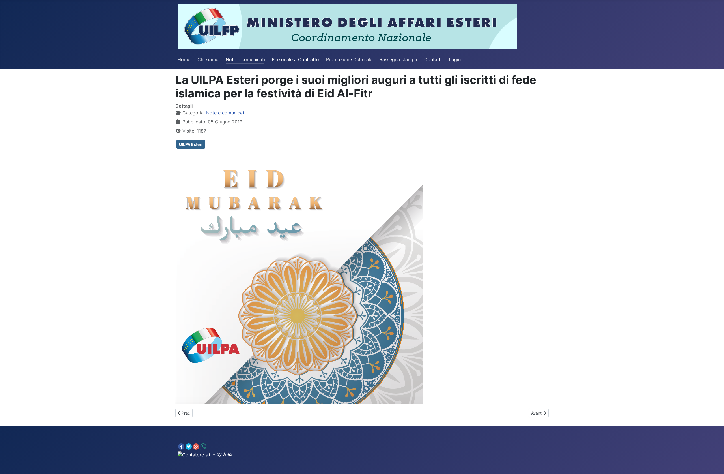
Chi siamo (208, 59)
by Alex (224, 454)
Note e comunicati (245, 59)
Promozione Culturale (349, 59)
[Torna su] (714, 463)
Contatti (433, 59)
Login (455, 59)
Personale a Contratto (295, 59)
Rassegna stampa (398, 59)
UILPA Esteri (190, 144)
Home (184, 59)
